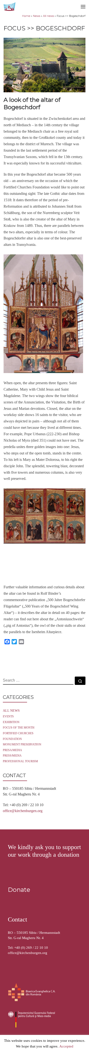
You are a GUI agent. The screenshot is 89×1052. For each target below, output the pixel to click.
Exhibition (11, 722)
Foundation (12, 739)
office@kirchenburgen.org (22, 811)
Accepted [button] (66, 1046)
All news (48, 16)
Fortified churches (18, 733)
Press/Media (12, 755)
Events (8, 716)
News (36, 16)
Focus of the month (18, 727)
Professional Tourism (20, 761)
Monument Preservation (22, 744)
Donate (19, 889)
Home (26, 16)
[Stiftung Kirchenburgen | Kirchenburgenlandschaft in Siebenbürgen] (10, 6)
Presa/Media (12, 750)
